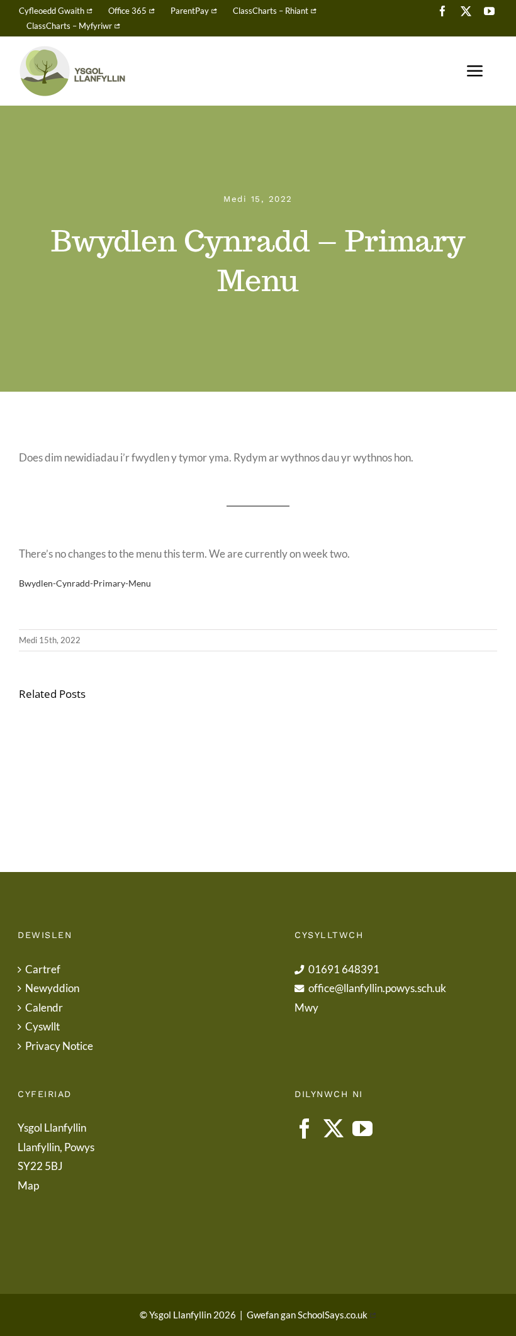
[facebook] (442, 11)
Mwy (306, 1007)
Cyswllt (42, 1026)
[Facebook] (304, 1128)
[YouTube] (362, 1128)
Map (28, 1185)
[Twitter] (333, 1128)
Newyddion (52, 988)
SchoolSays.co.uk (332, 1314)
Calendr (44, 1007)
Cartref (42, 969)
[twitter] (466, 11)
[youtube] (489, 11)
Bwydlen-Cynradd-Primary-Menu (85, 583)
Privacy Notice (59, 1045)
